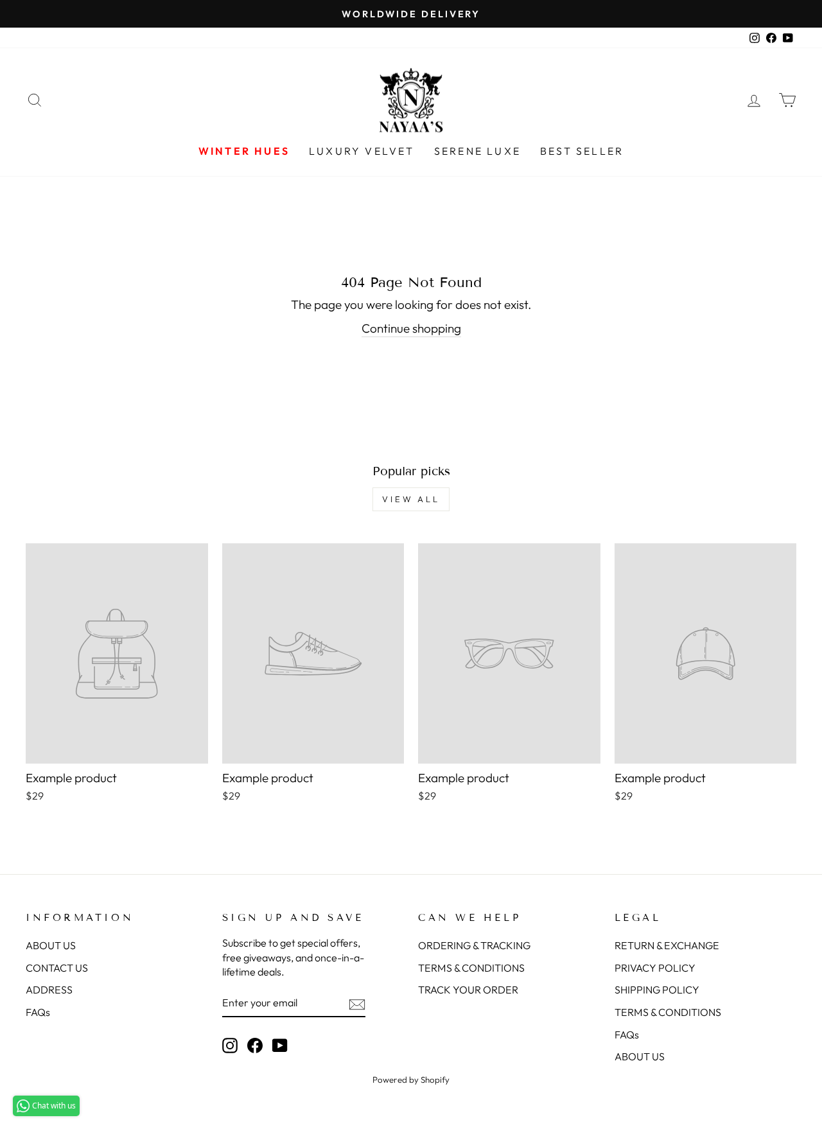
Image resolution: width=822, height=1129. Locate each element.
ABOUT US (51, 945)
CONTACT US (57, 967)
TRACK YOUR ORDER (468, 989)
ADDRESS (49, 989)
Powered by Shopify (411, 1079)
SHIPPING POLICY (657, 989)
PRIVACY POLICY (655, 967)
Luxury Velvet (362, 150)
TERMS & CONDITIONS (471, 967)
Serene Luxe (477, 150)
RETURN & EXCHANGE (667, 945)
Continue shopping (411, 328)
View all (411, 499)
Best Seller (582, 150)
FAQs (38, 1012)
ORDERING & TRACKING (474, 945)
